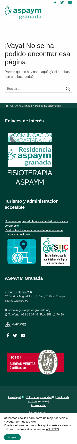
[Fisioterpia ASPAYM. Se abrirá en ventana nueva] (30, 178)
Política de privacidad (39, 397)
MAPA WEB (19, 324)
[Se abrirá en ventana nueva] (21, 251)
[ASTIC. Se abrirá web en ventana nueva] (55, 251)
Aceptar (12, 437)
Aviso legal (14, 397)
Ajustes (43, 401)
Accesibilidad (38, 405)
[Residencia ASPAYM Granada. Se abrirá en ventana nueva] (30, 137)
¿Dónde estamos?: (17, 292)
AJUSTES (52, 429)
